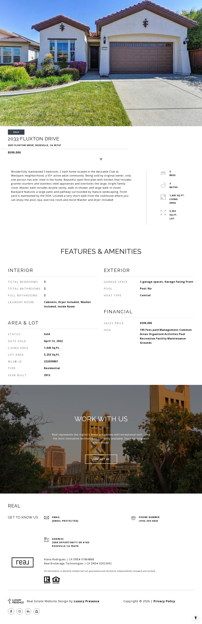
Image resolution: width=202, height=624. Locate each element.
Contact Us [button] (101, 459)
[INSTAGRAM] (19, 611)
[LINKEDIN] (28, 611)
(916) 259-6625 (148, 520)
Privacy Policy (164, 601)
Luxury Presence (86, 601)
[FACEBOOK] (11, 611)
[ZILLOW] (36, 611)
